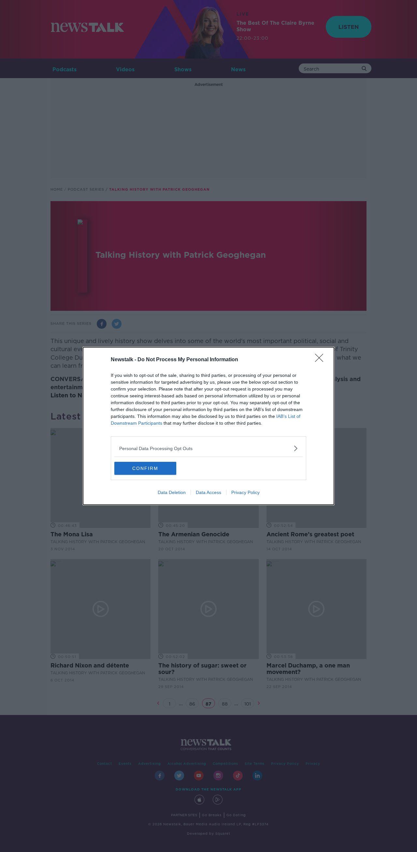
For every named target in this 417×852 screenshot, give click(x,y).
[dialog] (208, 426)
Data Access (208, 492)
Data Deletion (172, 492)
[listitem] (208, 448)
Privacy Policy (245, 492)
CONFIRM (145, 468)
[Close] (321, 360)
